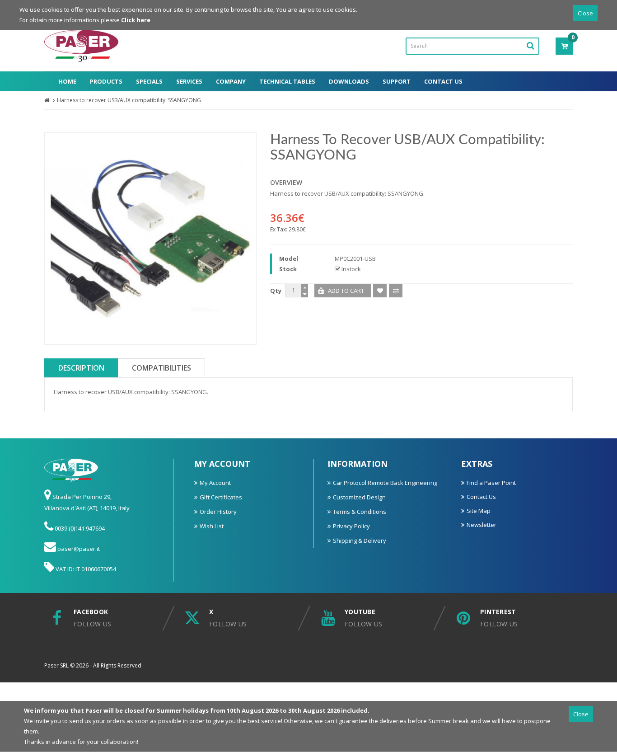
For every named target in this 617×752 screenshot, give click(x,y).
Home (67, 81)
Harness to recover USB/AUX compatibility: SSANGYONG (129, 100)
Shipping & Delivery (359, 540)
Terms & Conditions (359, 512)
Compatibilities (161, 368)
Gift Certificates (221, 497)
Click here (135, 20)
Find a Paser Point (491, 483)
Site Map (479, 511)
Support (397, 81)
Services (189, 81)
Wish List (212, 526)
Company (231, 81)
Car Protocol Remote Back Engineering (385, 483)
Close (585, 13)
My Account (215, 483)
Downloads (349, 81)
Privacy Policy (351, 526)
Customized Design (359, 497)
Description (81, 368)
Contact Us (443, 81)
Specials (149, 81)
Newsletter (481, 525)
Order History (218, 512)
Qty (275, 291)
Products (106, 81)
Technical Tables (287, 81)
